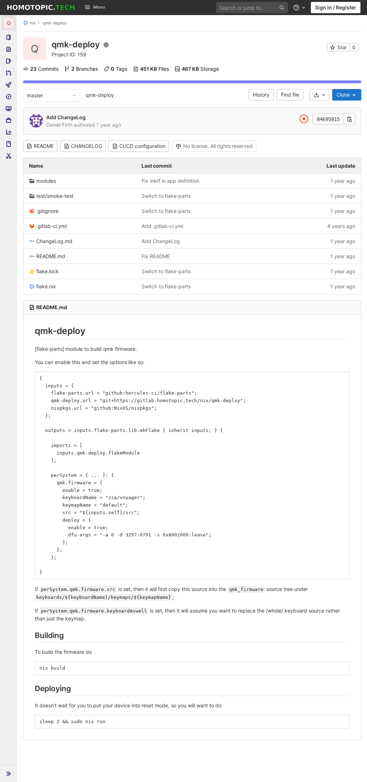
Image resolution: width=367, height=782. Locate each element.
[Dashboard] (41, 7)
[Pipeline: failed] (304, 120)
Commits (44, 69)
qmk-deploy (100, 95)
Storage (200, 69)
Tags (119, 69)
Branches (84, 69)
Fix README (156, 256)
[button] (8, 773)
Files (154, 69)
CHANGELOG (86, 146)
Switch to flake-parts (166, 196)
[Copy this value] (349, 119)
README (44, 146)
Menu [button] (99, 7)
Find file (290, 95)
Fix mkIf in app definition (170, 181)
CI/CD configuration (142, 146)
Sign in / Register (335, 7)
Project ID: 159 (69, 54)
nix (32, 22)
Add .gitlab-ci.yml (162, 226)
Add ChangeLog (66, 117)
